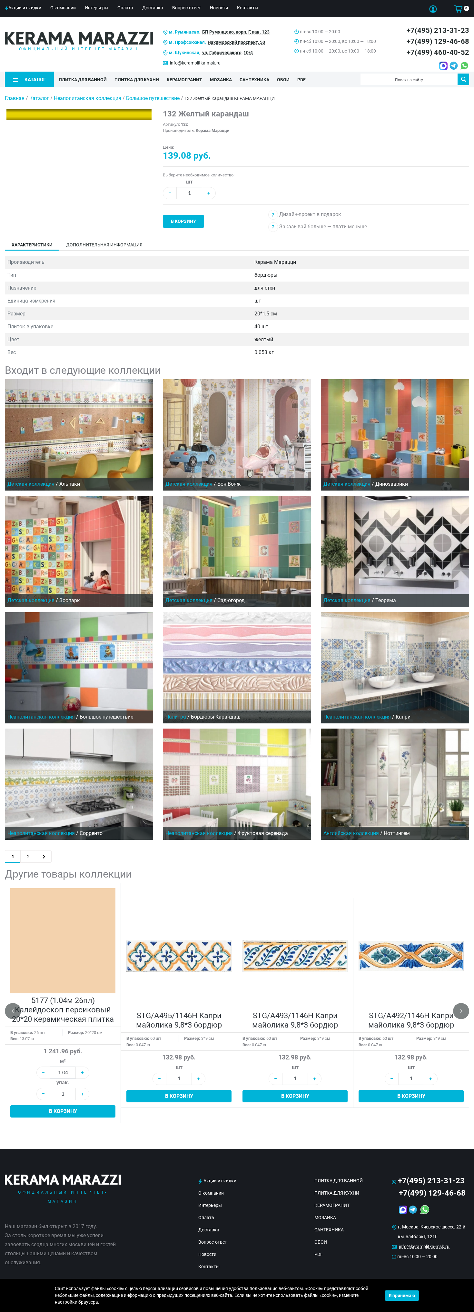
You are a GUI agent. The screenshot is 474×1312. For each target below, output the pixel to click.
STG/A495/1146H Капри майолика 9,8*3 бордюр (179, 1020)
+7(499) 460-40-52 (438, 52)
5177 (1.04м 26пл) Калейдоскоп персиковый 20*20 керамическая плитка (63, 1010)
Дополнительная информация (104, 244)
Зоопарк (69, 600)
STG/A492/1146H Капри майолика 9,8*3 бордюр (411, 1020)
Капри (403, 717)
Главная (15, 98)
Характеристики (32, 244)
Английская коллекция (351, 833)
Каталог (39, 98)
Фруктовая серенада (263, 833)
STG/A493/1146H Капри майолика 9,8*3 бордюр (295, 1020)
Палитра (175, 717)
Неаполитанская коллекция (88, 98)
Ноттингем (397, 833)
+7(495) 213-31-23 (438, 30)
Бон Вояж (229, 484)
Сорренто (91, 833)
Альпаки (69, 484)
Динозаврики (391, 484)
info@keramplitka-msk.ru (195, 62)
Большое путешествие (153, 98)
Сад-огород (231, 600)
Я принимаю (402, 1295)
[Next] (44, 856)
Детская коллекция (30, 484)
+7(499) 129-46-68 (438, 41)
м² (63, 1061)
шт (189, 182)
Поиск (463, 79)
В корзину (183, 221)
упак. (62, 1082)
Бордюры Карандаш (216, 717)
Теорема (385, 600)
